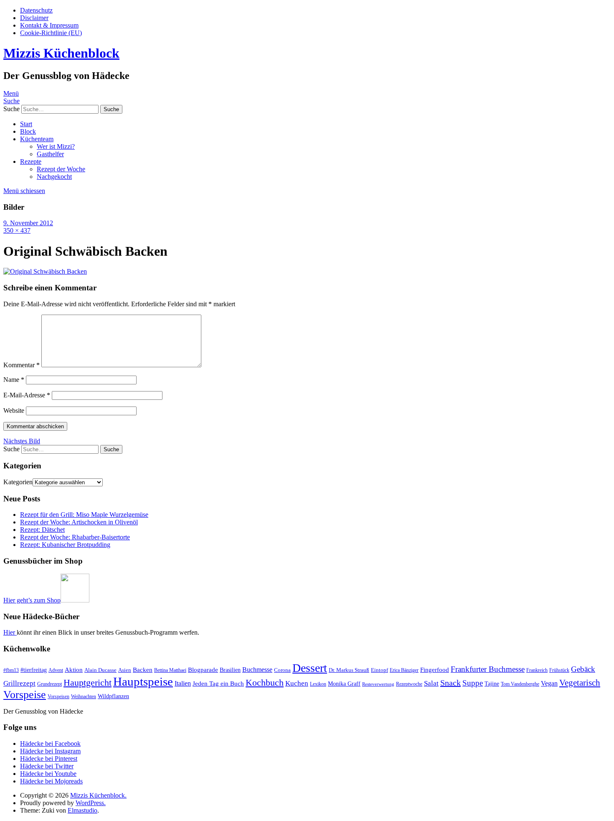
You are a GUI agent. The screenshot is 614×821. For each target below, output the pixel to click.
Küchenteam (36, 138)
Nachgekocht (54, 176)
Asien (124, 670)
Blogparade (203, 669)
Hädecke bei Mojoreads (51, 781)
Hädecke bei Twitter (47, 766)
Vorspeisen (58, 696)
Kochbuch (265, 682)
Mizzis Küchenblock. (98, 795)
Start (26, 123)
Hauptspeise (143, 681)
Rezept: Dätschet (42, 529)
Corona (282, 670)
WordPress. (91, 802)
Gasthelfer (50, 154)
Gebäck (583, 669)
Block (28, 131)
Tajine (492, 683)
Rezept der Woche (61, 169)
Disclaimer (34, 17)
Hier (10, 632)
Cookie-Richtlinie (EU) (51, 32)
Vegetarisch (579, 683)
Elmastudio (82, 810)
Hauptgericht (87, 682)
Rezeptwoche (409, 684)
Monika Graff (344, 683)
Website (13, 410)
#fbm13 (11, 670)
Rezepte (30, 161)
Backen (142, 669)
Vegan (549, 683)
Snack (450, 682)
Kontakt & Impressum (49, 25)
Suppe (472, 683)
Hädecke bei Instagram (50, 751)
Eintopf (379, 670)
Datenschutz (36, 10)
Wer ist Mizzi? (56, 146)
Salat (431, 683)
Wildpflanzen (113, 696)
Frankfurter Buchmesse (488, 669)
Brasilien (230, 669)
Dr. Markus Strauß (349, 670)
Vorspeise (24, 695)
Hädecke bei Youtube (48, 773)
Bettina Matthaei (170, 670)
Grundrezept (49, 684)
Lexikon (318, 684)
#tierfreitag (33, 669)
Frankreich (537, 670)
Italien (183, 683)
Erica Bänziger (404, 670)
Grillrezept (19, 683)
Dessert (309, 667)
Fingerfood (434, 669)
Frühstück (559, 670)
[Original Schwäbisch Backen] (45, 271)
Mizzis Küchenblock (61, 53)
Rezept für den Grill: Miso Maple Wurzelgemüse (84, 514)
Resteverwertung (378, 684)
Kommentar (21, 365)
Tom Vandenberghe (520, 684)
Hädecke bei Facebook (50, 743)
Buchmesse (257, 669)
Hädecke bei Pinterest (48, 758)
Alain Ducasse (100, 670)
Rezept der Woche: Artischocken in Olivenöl (79, 522)
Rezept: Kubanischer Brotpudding (65, 544)
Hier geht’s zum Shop (32, 600)
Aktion (74, 669)
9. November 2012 (28, 222)
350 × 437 (16, 230)
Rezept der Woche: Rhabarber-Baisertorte (75, 537)
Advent (55, 670)
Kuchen (296, 683)
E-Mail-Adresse (26, 395)
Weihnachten (83, 696)
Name (13, 379)
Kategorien (18, 481)
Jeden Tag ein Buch (218, 683)
